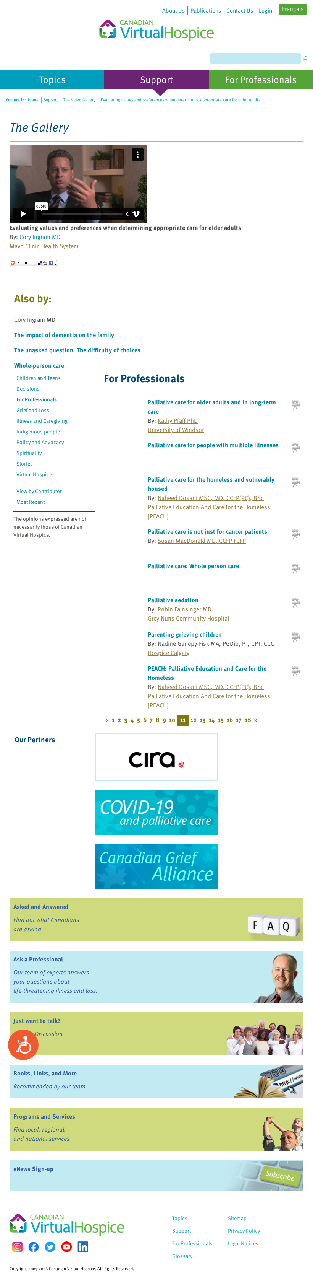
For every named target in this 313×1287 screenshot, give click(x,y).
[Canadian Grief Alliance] (156, 866)
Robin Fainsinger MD (184, 609)
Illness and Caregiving (42, 421)
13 (203, 719)
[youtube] (66, 1246)
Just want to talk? (37, 1020)
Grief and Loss (32, 410)
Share (33, 263)
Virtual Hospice (34, 474)
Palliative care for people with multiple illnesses (213, 445)
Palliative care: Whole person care (193, 565)
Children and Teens (38, 378)
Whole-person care (39, 365)
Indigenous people (38, 431)
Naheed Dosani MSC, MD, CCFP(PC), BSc (211, 497)
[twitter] (50, 1246)
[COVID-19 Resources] (156, 812)
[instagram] (17, 1247)
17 (239, 719)
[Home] (156, 20)
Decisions (28, 388)
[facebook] (33, 1247)
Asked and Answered (40, 906)
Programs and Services (44, 1116)
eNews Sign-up (33, 1168)
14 (212, 719)
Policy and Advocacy (40, 442)
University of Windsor (176, 429)
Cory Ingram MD (40, 236)
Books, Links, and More (45, 1073)
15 (221, 719)
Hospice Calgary (168, 652)
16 (230, 719)
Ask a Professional (38, 959)
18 (248, 719)
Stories (24, 463)
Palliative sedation (173, 599)
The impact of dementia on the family (64, 334)
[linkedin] (82, 1246)
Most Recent (30, 502)
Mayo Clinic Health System (44, 246)
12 (193, 719)
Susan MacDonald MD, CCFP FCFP (202, 540)
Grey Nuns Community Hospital (188, 618)
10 (172, 719)
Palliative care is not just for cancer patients (207, 531)
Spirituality (29, 453)
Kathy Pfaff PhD (178, 420)
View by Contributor (39, 491)
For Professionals (36, 399)
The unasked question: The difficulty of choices (77, 350)
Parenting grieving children (185, 634)
